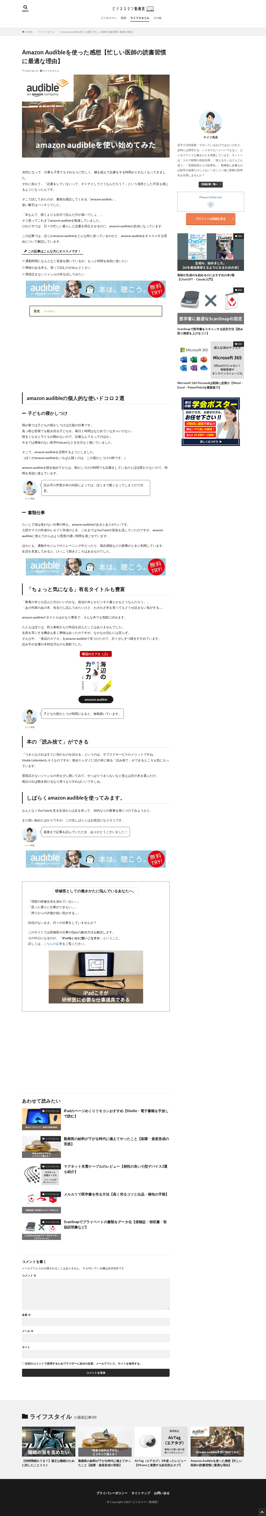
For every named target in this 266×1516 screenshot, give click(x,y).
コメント (29, 1275)
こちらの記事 (53, 943)
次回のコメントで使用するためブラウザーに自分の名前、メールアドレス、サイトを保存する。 (83, 1363)
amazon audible (96, 699)
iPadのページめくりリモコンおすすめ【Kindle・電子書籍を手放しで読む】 (116, 1113)
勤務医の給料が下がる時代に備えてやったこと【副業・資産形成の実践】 (116, 1141)
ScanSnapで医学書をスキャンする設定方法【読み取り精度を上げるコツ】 (210, 331)
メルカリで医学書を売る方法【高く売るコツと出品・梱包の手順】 (116, 1194)
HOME (29, 31)
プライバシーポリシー (112, 1493)
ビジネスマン (109, 17)
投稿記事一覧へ (210, 184)
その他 (157, 17)
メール (27, 1331)
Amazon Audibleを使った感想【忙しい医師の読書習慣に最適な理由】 (97, 31)
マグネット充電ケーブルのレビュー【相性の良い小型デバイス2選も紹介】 (115, 1169)
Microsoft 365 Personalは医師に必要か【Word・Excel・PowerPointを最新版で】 (210, 385)
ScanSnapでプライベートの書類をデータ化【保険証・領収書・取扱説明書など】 (115, 1224)
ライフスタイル (139, 17)
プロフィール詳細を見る (211, 218)
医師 (123, 17)
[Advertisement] (96, 353)
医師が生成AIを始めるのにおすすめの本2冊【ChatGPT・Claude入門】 (206, 277)
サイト (26, 1347)
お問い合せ (162, 1493)
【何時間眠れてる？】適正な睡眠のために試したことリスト (48, 1463)
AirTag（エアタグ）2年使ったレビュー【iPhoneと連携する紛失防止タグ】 (160, 1463)
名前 (26, 1314)
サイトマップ (140, 1493)
